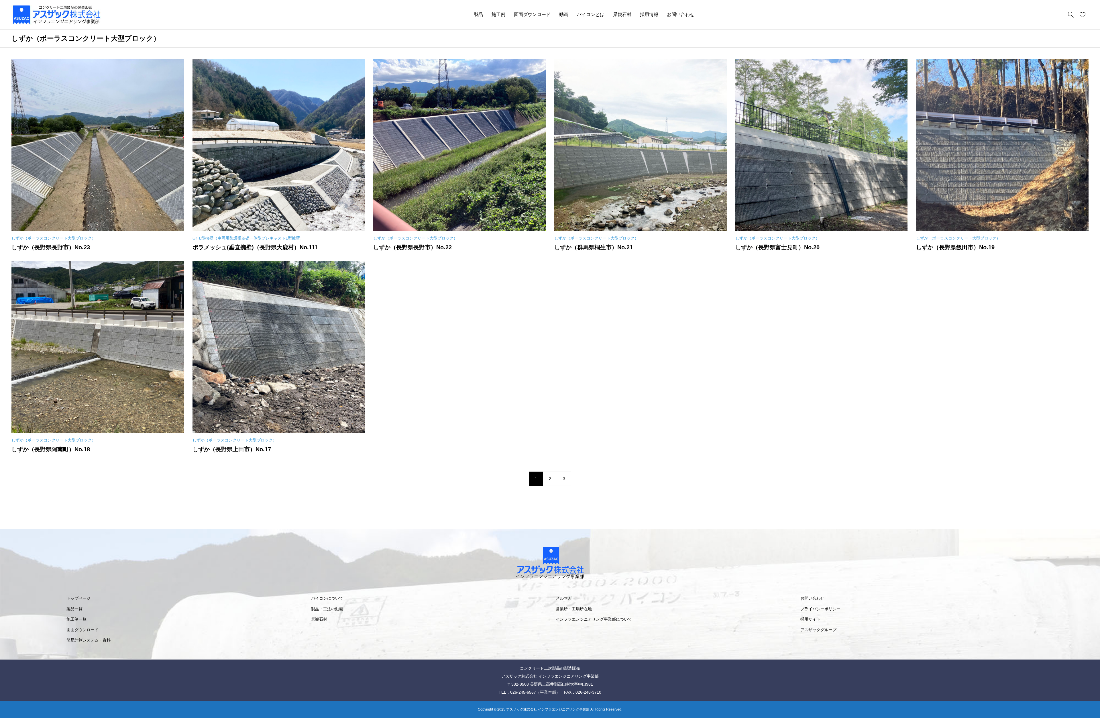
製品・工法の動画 (327, 609)
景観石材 (622, 14)
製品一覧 (74, 609)
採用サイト (810, 619)
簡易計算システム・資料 (88, 640)
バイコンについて (327, 598)
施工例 (498, 14)
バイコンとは (590, 14)
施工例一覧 (76, 619)
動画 (563, 14)
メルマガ (564, 598)
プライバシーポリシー (820, 609)
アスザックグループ (818, 629)
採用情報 (649, 14)
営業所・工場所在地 (574, 609)
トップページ (78, 598)
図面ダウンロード (532, 14)
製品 (478, 14)
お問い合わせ (680, 14)
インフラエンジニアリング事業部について (594, 619)
